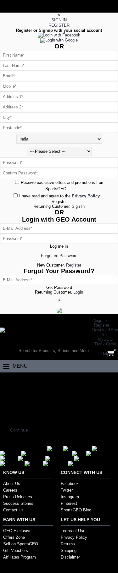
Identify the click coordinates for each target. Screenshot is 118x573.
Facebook (70, 483)
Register (59, 201)
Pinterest (69, 503)
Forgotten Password (59, 255)
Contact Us (13, 510)
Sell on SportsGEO (20, 544)
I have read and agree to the (59, 196)
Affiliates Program (19, 557)
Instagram (70, 496)
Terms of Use (73, 530)
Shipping (68, 550)
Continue (19, 430)
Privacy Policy (74, 537)
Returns (68, 544)
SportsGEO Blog (76, 510)
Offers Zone (14, 537)
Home (10, 378)
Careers (10, 490)
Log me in (59, 246)
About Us (11, 483)
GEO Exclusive (17, 530)
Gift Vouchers (15, 550)
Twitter (67, 490)
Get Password (59, 287)
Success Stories (18, 503)
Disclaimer (70, 557)
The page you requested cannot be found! (58, 378)
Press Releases (17, 496)
